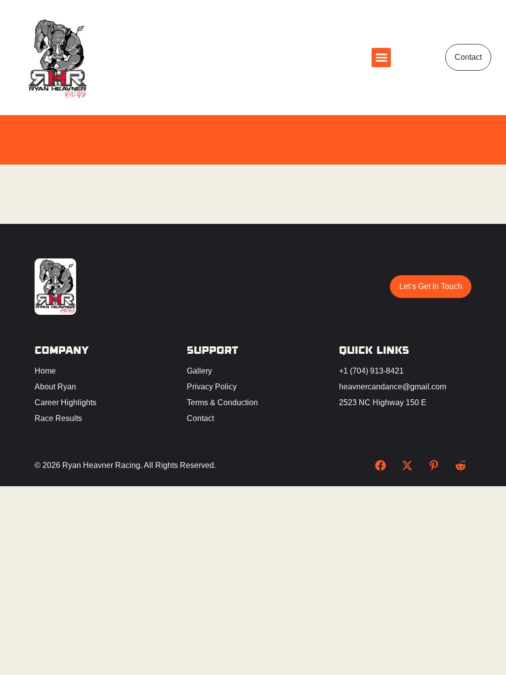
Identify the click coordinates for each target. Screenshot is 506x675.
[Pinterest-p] (434, 465)
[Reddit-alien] (460, 465)
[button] (381, 57)
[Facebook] (380, 465)
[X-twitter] (407, 465)
